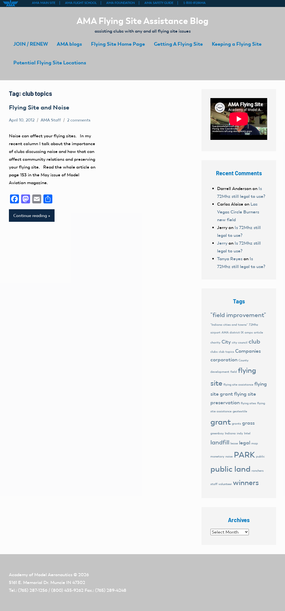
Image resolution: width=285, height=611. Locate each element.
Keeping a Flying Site (237, 44)
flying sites (248, 403)
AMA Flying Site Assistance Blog (142, 20)
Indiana (230, 433)
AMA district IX (233, 332)
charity (215, 342)
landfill (219, 442)
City (226, 342)
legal (244, 443)
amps (249, 332)
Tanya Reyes (229, 258)
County (244, 360)
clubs (214, 352)
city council (239, 342)
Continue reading (30, 215)
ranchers (258, 471)
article (258, 332)
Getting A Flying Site (178, 44)
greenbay (217, 433)
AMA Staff (51, 120)
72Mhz (253, 325)
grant (220, 422)
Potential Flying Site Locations (49, 62)
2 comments (78, 120)
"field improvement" (238, 315)
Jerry (222, 243)
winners (246, 482)
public (260, 456)
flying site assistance (238, 384)
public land (230, 469)
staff (213, 484)
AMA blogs (69, 44)
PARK (244, 455)
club (254, 341)
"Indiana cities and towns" (229, 325)
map (254, 443)
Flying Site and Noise (39, 107)
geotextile (240, 411)
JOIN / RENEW (30, 44)
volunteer (225, 484)
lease (234, 443)
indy (240, 433)
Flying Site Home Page (118, 44)
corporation (223, 360)
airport (215, 332)
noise (229, 456)
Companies (248, 351)
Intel (247, 433)
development (219, 372)
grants (236, 423)
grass (248, 423)
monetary (217, 456)
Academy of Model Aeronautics (40, 574)
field (233, 372)
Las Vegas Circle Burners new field (238, 211)
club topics (226, 352)
